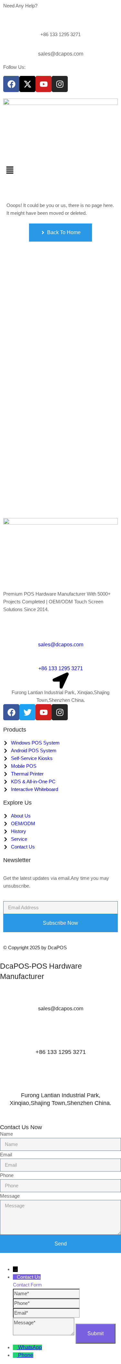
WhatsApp (30, 1347)
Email (6, 1154)
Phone (7, 1175)
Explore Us (17, 802)
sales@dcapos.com (60, 54)
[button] (60, 170)
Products (14, 729)
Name (6, 1134)
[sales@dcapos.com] (60, 47)
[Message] (44, 1333)
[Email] (46, 1313)
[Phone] (46, 1303)
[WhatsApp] (15, 1347)
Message (10, 1196)
